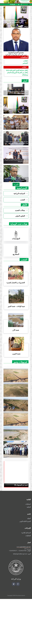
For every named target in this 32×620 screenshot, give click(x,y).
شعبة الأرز (15, 330)
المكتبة (29, 507)
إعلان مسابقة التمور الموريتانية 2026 (17, 70)
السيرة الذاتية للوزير (25, 521)
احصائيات (28, 504)
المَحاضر (25, 63)
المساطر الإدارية (26, 532)
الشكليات (28, 535)
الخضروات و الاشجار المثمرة (16, 282)
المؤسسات (16, 238)
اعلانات (25, 61)
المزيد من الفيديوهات (22, 485)
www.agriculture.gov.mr (24, 547)
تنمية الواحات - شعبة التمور (16, 306)
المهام (29, 518)
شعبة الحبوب (16, 354)
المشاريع (16, 254)
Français (12, 4)
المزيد (16, 184)
